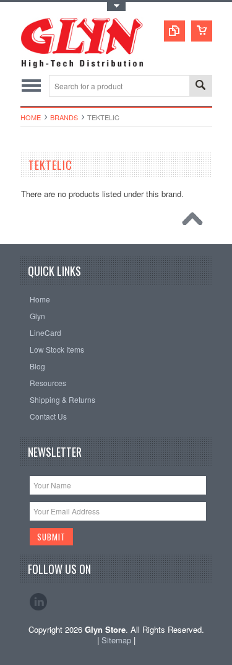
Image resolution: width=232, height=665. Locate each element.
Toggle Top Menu (116, 6)
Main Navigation (31, 86)
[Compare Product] (174, 31)
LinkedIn (38, 601)
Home (30, 117)
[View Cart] (201, 31)
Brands (64, 117)
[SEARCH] (200, 86)
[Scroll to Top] (195, 222)
